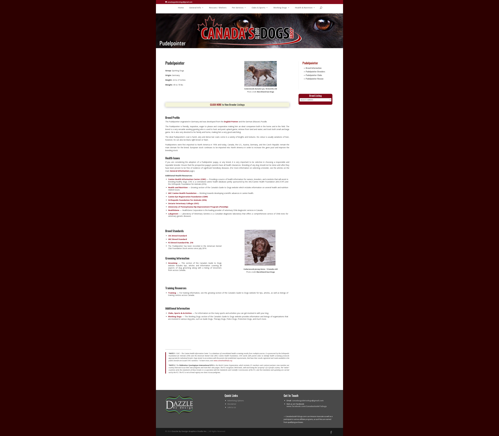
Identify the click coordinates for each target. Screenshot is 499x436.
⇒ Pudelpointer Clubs (313, 75)
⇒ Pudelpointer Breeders (314, 71)
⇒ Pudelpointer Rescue (313, 78)
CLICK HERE (215, 104)
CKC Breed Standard (177, 235)
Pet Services (238, 8)
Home (181, 8)
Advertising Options (235, 400)
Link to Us (231, 407)
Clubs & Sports (258, 8)
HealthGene (173, 210)
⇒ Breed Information (312, 67)
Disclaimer (231, 404)
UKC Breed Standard (177, 239)
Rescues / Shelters (217, 8)
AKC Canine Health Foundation (182, 193)
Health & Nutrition (304, 8)
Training (172, 293)
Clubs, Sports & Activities (180, 313)
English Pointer (231, 121)
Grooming (172, 263)
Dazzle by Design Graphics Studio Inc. (189, 431)
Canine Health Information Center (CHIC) (187, 179)
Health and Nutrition (178, 187)
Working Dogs (280, 8)
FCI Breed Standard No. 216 (180, 242)
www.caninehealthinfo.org (223, 360)
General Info (195, 8)
